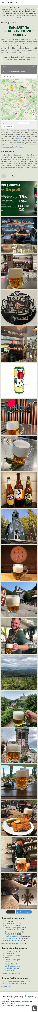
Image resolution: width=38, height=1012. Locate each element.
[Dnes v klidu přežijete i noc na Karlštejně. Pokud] (19, 599)
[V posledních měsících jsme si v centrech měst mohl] (19, 745)
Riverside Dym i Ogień (12, 928)
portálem (18, 138)
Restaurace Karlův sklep (13, 938)
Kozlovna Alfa (9, 925)
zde (3, 15)
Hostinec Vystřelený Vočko (14, 936)
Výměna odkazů (29, 996)
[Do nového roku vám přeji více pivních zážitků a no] (19, 526)
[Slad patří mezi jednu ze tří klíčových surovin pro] (19, 891)
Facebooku (20, 147)
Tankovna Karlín (10, 932)
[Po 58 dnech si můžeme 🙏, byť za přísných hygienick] (19, 854)
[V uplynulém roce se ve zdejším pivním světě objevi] (19, 490)
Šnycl (7, 921)
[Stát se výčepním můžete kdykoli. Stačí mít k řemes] (19, 235)
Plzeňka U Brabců (11, 964)
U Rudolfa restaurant (12, 930)
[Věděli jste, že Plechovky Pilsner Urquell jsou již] (19, 198)
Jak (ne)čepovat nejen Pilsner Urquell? (18, 981)
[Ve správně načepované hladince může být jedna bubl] (19, 417)
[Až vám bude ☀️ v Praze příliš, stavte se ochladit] (19, 636)
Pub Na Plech (9, 934)
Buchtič (23, 1002)
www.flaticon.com (24, 998)
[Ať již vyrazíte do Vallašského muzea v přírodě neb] (19, 344)
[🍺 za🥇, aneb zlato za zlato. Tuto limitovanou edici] (19, 380)
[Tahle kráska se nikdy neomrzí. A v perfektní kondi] (19, 563)
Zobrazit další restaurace (11, 973)
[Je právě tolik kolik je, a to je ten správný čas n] (19, 308)
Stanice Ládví (9, 923)
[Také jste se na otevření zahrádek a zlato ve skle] (19, 781)
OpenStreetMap (6, 119)
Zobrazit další (7, 987)
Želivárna (8, 957)
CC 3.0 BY (6, 1000)
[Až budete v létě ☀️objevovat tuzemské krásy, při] (19, 709)
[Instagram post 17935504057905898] (19, 271)
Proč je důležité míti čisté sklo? (15, 983)
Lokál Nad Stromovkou (12, 966)
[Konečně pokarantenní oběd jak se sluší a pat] (19, 818)
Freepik (13, 998)
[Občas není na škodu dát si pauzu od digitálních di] (19, 672)
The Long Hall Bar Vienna (13, 940)
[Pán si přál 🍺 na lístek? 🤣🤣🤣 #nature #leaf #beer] (19, 453)
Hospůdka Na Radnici (12, 955)
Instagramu (32, 145)
